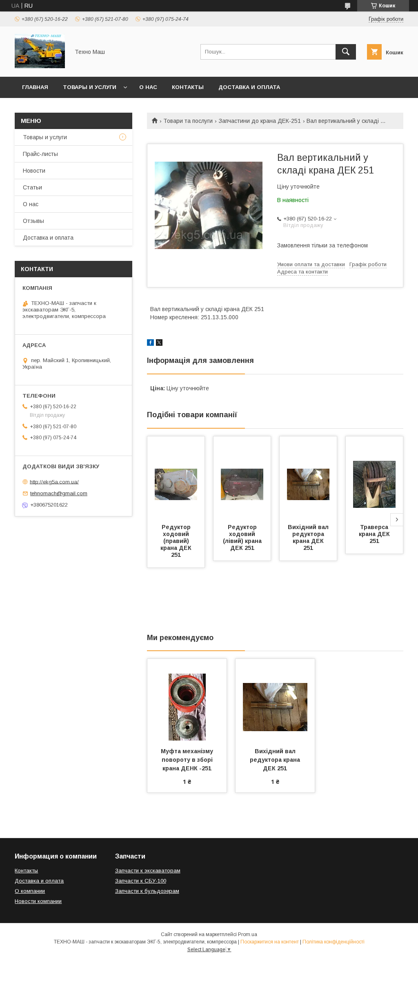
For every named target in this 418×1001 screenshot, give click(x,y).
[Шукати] (346, 52)
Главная (35, 87)
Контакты (188, 87)
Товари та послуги (188, 121)
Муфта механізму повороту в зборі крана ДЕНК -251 (188, 760)
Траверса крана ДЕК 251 (375, 534)
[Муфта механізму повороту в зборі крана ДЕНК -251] (187, 700)
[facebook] (150, 343)
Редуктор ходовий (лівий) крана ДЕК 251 (243, 537)
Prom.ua (247, 934)
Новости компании (38, 901)
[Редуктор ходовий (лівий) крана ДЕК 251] (242, 477)
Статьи (32, 187)
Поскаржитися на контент (269, 942)
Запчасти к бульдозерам (147, 891)
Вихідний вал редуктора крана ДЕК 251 (309, 537)
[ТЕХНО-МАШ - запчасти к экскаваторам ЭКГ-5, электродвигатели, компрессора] (40, 66)
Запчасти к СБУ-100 (140, 881)
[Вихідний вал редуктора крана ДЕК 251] (308, 477)
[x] (159, 343)
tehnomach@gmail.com (58, 493)
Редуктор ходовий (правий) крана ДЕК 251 (176, 541)
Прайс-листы (40, 154)
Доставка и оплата (249, 87)
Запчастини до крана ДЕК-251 (260, 121)
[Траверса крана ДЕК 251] (374, 477)
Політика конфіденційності (333, 942)
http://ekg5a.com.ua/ (54, 481)
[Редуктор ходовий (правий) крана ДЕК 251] (176, 477)
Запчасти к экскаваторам (147, 871)
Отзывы (33, 221)
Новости (34, 170)
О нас (148, 87)
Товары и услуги (89, 87)
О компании (30, 891)
